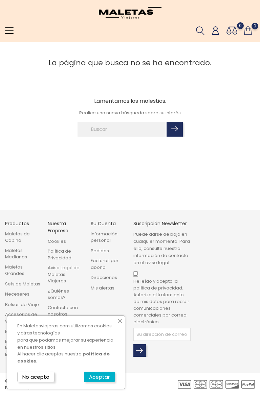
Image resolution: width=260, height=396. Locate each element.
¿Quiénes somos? (58, 294)
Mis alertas (102, 288)
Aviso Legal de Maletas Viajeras (64, 274)
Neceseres (17, 294)
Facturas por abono (104, 264)
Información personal (104, 237)
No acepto (35, 376)
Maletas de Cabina (17, 237)
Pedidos (100, 251)
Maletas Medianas (16, 253)
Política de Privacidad (59, 254)
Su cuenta (103, 223)
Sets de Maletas (22, 284)
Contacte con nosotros (63, 311)
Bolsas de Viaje (22, 304)
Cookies (57, 241)
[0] (231, 30)
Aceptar (99, 376)
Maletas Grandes (14, 270)
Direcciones (104, 277)
